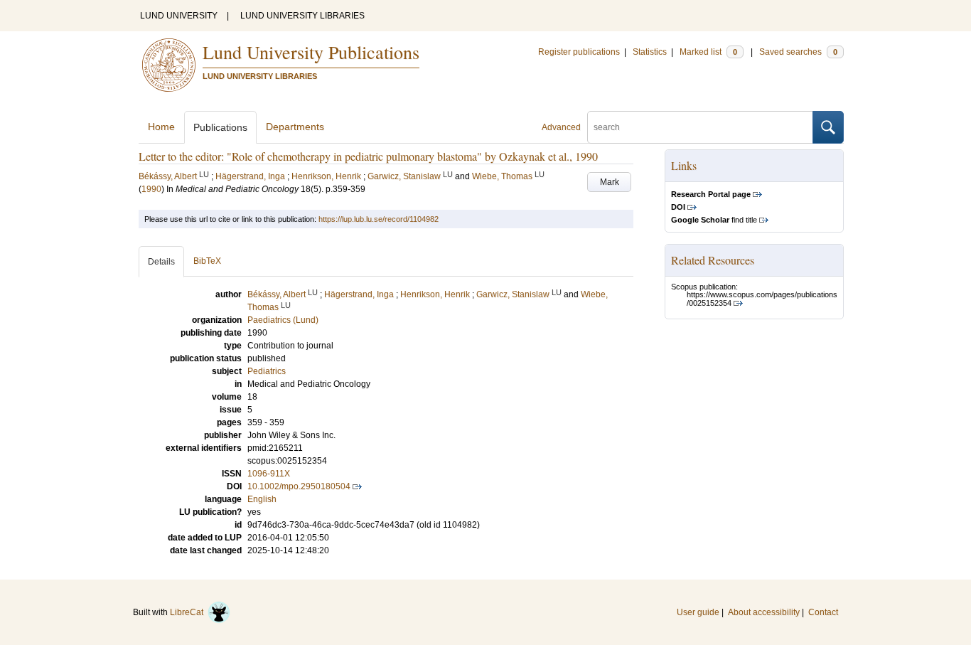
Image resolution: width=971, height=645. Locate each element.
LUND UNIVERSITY (179, 16)
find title (714, 219)
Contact (823, 612)
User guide (698, 612)
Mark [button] (609, 182)
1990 (151, 189)
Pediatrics (266, 371)
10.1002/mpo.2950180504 (298, 486)
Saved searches (798, 52)
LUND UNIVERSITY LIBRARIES (302, 16)
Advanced (561, 127)
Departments (295, 126)
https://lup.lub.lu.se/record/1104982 (378, 219)
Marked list (708, 52)
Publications (220, 127)
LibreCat (189, 612)
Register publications (579, 52)
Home (161, 126)
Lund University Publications (311, 52)
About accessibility (764, 612)
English (262, 499)
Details (161, 262)
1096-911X (268, 474)
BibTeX (207, 261)
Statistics (650, 52)
